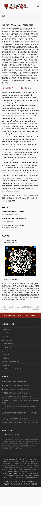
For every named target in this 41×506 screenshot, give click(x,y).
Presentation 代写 (7, 343)
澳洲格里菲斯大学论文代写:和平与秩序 (14, 218)
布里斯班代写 (8, 484)
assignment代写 (7, 329)
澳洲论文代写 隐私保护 (22, 484)
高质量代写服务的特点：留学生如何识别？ (17, 393)
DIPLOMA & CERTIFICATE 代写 (12, 369)
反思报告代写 (6, 358)
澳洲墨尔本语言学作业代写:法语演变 (13, 225)
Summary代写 (6, 347)
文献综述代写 (6, 365)
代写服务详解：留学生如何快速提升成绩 (16, 389)
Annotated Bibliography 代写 (10, 361)
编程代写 (5, 351)
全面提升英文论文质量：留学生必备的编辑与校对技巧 (20, 422)
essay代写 (5, 333)
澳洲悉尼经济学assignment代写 (13, 88)
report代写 (5, 336)
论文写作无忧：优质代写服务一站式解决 (16, 385)
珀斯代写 (23, 481)
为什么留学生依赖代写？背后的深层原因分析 (18, 397)
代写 (16, 448)
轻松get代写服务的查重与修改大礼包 (15, 419)
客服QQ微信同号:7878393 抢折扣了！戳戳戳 (20, 315)
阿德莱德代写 (32, 481)
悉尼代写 (7, 481)
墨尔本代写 (15, 481)
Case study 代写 (7, 340)
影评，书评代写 (7, 354)
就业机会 (34, 484)
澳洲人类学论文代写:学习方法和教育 (13, 212)
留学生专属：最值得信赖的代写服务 (15, 381)
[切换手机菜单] (38, 6)
